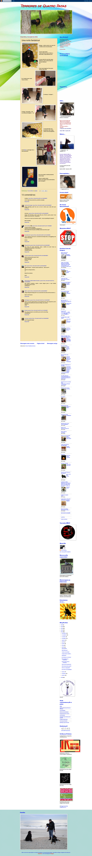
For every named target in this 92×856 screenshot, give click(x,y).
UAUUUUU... (64, 655)
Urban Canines (64, 519)
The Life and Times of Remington (65, 473)
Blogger (52, 853)
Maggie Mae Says (64, 405)
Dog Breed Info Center (64, 713)
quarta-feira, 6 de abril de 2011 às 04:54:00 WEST (37, 290)
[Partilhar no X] (44, 191)
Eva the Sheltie (64, 345)
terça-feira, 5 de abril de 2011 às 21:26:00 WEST (37, 198)
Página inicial (40, 343)
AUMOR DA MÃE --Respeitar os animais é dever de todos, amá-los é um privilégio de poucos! (65, 484)
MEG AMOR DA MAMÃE (65, 513)
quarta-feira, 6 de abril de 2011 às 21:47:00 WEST (38, 310)
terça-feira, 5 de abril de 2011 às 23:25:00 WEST (42, 205)
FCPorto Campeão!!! (66, 667)
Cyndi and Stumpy (28, 205)
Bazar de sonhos (64, 508)
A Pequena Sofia (64, 414)
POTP (62, 495)
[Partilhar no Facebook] (45, 191)
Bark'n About (64, 431)
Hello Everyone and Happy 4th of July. (69, 339)
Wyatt (26, 290)
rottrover (27, 318)
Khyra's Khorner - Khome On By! (64, 253)
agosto (63, 640)
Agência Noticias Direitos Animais (65, 708)
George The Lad (64, 463)
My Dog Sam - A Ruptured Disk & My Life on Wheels (66, 301)
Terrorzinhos (27, 225)
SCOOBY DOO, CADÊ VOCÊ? (65, 318)
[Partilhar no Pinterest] (46, 191)
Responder (27, 201)
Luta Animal (62, 715)
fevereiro (64, 673)
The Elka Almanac (64, 375)
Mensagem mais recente (27, 343)
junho (63, 643)
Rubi (26, 265)
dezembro (64, 633)
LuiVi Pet (63, 517)
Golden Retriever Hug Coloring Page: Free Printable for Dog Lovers (66, 265)
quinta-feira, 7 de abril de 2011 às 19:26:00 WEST (39, 318)
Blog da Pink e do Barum (64, 355)
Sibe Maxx (63, 396)
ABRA (61, 706)
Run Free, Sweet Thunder (68, 456)
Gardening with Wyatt (65, 282)
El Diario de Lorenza (65, 388)
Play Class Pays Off (65, 428)
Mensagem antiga (52, 343)
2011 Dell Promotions (65, 730)
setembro (64, 638)
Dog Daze (63, 454)
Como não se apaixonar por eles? (69, 321)
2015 (62, 624)
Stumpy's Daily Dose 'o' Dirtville (66, 365)
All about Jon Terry (65, 423)
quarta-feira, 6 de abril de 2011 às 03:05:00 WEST (37, 265)
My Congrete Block (68, 271)
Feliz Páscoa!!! (65, 650)
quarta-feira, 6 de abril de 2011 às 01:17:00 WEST (42, 225)
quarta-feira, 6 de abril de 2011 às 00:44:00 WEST (39, 213)
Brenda (26, 310)
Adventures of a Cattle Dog (66, 382)
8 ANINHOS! (69, 415)
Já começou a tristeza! (66, 657)
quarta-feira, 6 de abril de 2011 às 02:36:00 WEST (40, 245)
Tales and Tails (64, 278)
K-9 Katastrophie (64, 494)
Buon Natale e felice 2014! (69, 437)
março (63, 671)
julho (63, 641)
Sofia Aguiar (27, 300)
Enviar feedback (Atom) (30, 345)
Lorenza (26, 255)
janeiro (63, 675)
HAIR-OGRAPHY (68, 293)
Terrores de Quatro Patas (43, 5)
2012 (62, 630)
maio (63, 645)
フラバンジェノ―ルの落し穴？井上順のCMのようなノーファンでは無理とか (66, 313)
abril (63, 647)
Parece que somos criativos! (65, 662)
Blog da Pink (27, 245)
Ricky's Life (63, 427)
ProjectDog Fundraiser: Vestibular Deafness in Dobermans (65, 377)
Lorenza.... (69, 388)
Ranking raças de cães (64, 722)
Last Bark (63, 432)
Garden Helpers (68, 284)
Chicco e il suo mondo (65, 435)
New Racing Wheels (69, 304)
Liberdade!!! (64, 648)
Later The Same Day (69, 465)
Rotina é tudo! (68, 487)
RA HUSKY (63, 269)
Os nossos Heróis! (63, 721)
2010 (62, 677)
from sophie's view (65, 291)
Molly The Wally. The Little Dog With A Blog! (66, 336)
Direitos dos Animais (64, 712)
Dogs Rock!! (63, 311)
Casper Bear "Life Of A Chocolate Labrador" (65, 499)
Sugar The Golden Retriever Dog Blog (65, 263)
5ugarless (40, 853)
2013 (62, 628)
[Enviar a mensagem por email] (42, 191)
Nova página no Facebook (65, 659)
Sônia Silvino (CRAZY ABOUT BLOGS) (32, 280)
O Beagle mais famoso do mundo (65, 717)
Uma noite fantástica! (66, 664)
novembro (64, 635)
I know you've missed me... (68, 348)
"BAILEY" (68, 501)
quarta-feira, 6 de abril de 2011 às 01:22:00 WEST (41, 235)
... (61, 515)
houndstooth (27, 235)
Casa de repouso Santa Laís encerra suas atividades (69, 359)
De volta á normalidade (67, 669)
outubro (64, 636)
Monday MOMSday (68, 255)
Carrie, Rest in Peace (65, 279)
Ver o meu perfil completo (65, 551)
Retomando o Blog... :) (65, 509)
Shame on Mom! (68, 407)
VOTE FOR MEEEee (64, 424)
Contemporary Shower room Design (65, 384)
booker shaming (68, 447)
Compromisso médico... (67, 653)
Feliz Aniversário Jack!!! (66, 666)
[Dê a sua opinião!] (43, 191)
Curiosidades (62, 710)
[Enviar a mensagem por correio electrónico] (40, 190)
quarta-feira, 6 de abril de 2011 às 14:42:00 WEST (40, 300)
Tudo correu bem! (65, 652)
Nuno (25, 149)
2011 (62, 631)
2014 (62, 626)
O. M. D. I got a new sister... (68, 329)
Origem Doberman (64, 719)
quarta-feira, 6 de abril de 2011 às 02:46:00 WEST (38, 255)
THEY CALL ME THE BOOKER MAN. (65, 445)
